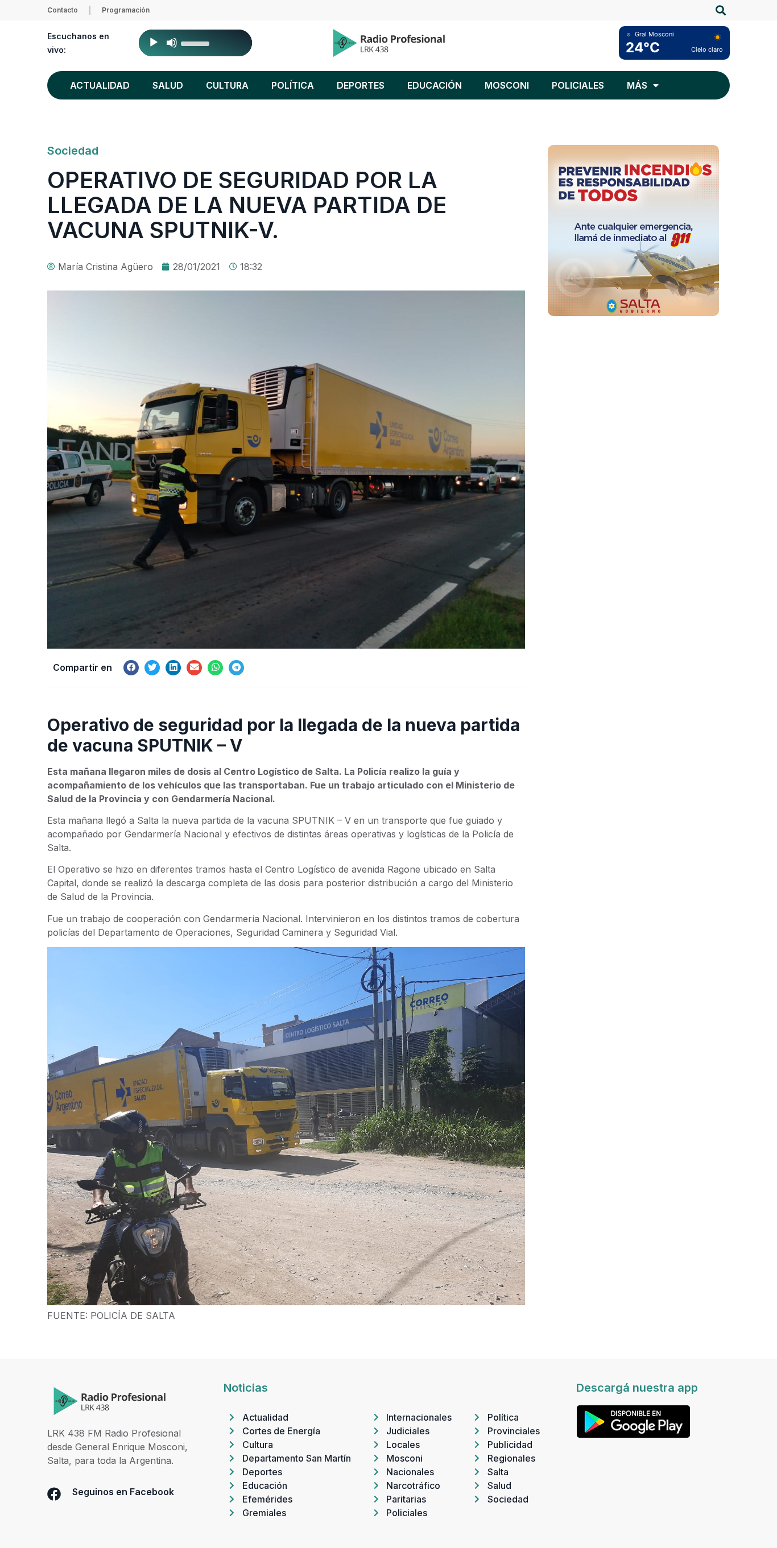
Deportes (361, 85)
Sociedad (72, 150)
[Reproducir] (153, 42)
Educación (434, 85)
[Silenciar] (171, 42)
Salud (167, 85)
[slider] (197, 42)
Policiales (578, 85)
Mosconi (507, 85)
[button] (720, 10)
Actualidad (100, 85)
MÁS (637, 85)
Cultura (227, 85)
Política (292, 85)
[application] (195, 43)
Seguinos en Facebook (123, 1491)
